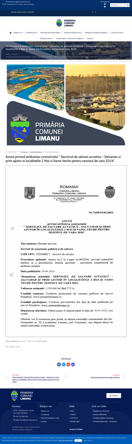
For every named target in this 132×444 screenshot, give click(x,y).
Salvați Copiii (75, 421)
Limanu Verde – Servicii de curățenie (69, 38)
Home (8, 54)
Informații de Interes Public (50, 33)
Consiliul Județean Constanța (103, 418)
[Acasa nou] (10, 33)
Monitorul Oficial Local (72, 33)
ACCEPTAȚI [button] (78, 440)
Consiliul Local (31, 33)
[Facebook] (59, 364)
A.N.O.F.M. (74, 418)
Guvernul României (100, 414)
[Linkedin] (73, 364)
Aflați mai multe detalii (65, 440)
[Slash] (66, 376)
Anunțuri (15, 54)
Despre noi (17, 33)
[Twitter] (64, 364)
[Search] (128, 5)
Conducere (45, 414)
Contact (90, 38)
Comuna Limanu (117, 33)
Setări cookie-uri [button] (88, 440)
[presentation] (93, 12)
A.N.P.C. (73, 414)
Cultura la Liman (46, 38)
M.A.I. (72, 411)
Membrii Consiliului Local (50, 418)
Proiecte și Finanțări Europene (96, 33)
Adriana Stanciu (36, 152)
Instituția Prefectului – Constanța (105, 421)
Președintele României (101, 411)
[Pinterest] (68, 364)
